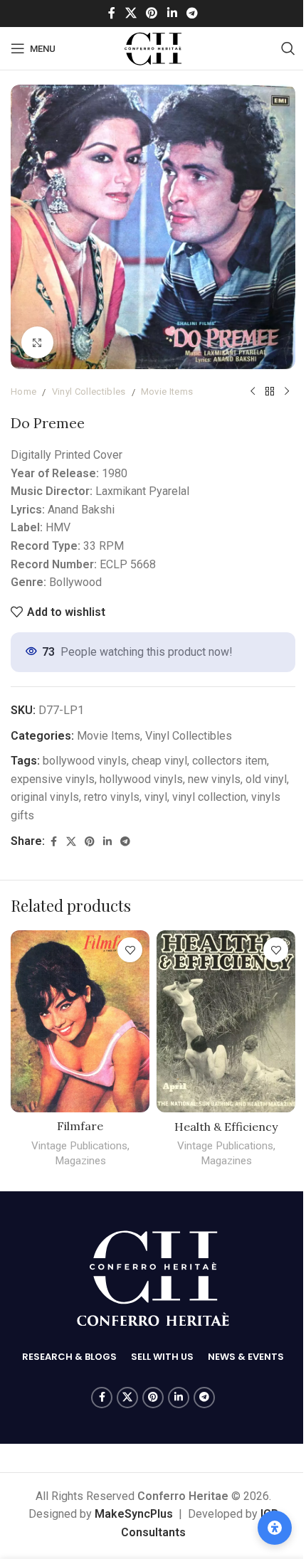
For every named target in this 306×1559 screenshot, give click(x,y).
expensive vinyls (53, 768)
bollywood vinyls (85, 750)
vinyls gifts (38, 805)
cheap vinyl (159, 750)
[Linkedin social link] (166, 13)
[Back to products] (259, 381)
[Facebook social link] (106, 13)
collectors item (229, 750)
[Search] (277, 48)
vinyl (183, 786)
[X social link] (125, 13)
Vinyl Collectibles (89, 381)
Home (23, 381)
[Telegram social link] (186, 13)
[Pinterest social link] (146, 13)
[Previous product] (241, 381)
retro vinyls (139, 786)
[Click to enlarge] (37, 332)
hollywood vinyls (141, 768)
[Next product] (276, 381)
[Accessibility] (264, 1528)
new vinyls (214, 768)
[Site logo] (148, 47)
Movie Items (167, 381)
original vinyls (72, 786)
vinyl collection (237, 786)
